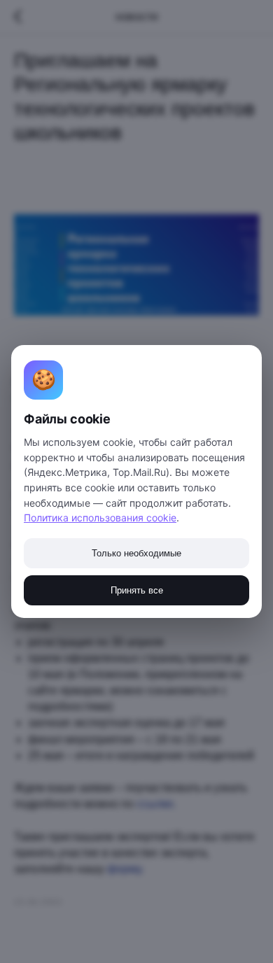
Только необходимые (136, 553)
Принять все (137, 590)
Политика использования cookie (100, 517)
